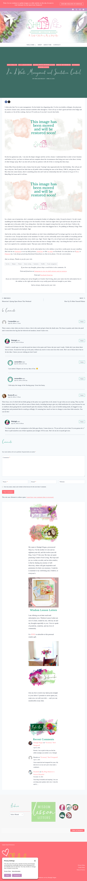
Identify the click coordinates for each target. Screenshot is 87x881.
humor (20, 264)
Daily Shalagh (12, 64)
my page (50, 251)
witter (77, 251)
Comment (6, 457)
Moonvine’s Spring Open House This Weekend (16, 300)
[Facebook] (72, 9)
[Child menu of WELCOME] (31, 45)
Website (62, 482)
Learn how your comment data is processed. (40, 497)
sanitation (36, 264)
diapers (14, 264)
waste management (52, 264)
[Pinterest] (83, 9)
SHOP (40, 45)
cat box (8, 264)
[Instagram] (79, 9)
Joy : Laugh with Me (25, 64)
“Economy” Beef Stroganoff (49, 757)
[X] (76, 9)
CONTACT (56, 45)
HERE (33, 634)
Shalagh (14, 340)
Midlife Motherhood (63, 64)
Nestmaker (76, 64)
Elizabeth (36, 772)
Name (5, 482)
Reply (82, 321)
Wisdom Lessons (43, 67)
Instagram (18, 251)
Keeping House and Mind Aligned (44, 64)
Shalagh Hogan (38, 742)
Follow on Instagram (77, 830)
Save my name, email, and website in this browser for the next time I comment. (25, 487)
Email (33, 482)
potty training (27, 264)
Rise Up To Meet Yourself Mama (74, 300)
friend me (40, 251)
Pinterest (7, 254)
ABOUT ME (47, 45)
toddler (43, 264)
